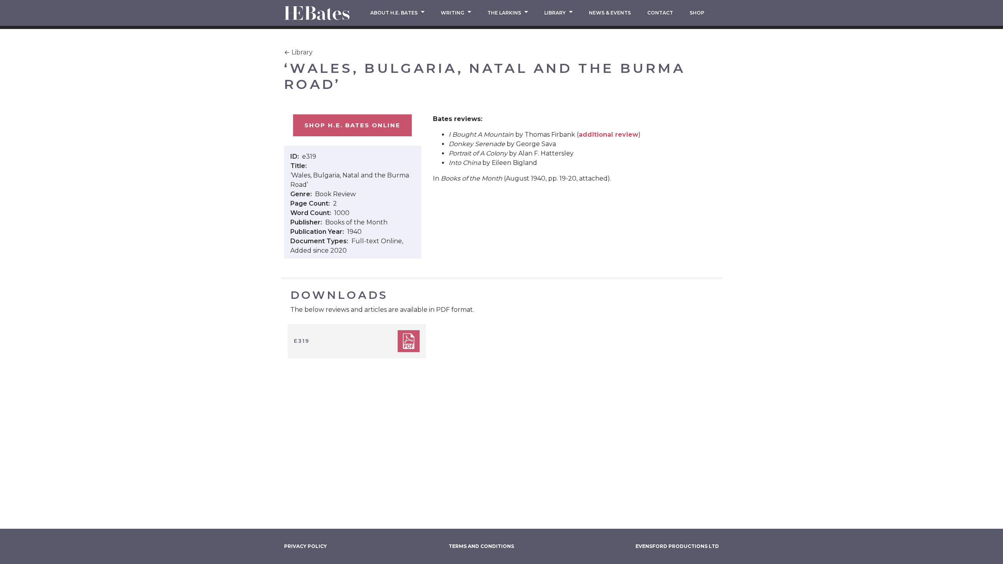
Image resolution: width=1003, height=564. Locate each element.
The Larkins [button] (504, 13)
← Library (298, 52)
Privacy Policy (305, 546)
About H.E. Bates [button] (394, 13)
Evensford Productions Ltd (677, 546)
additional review (608, 134)
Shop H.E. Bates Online (352, 125)
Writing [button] (453, 13)
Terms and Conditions (481, 546)
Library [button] (555, 13)
